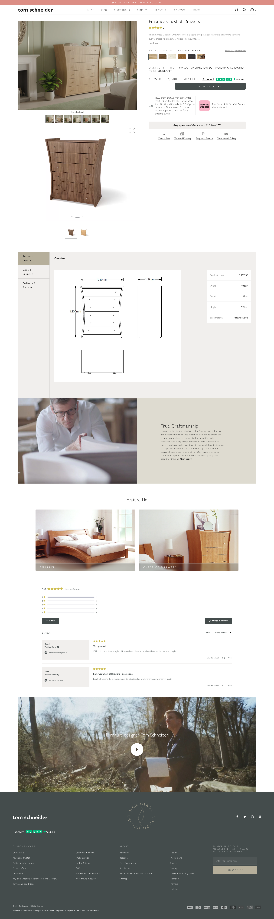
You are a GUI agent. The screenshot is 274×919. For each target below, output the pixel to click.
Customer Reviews (85, 852)
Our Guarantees (128, 863)
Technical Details (28, 258)
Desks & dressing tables (182, 873)
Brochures (125, 868)
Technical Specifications (235, 50)
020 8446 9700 (213, 125)
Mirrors (174, 884)
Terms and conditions (23, 884)
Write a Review (221, 621)
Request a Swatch (21, 857)
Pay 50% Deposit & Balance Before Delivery (35, 878)
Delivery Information (23, 863)
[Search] (244, 10)
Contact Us (18, 852)
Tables (173, 852)
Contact (180, 10)
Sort (208, 632)
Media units (176, 857)
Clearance (18, 873)
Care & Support (28, 272)
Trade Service (82, 857)
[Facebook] (237, 816)
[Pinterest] (260, 816)
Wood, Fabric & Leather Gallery (136, 873)
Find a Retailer (83, 863)
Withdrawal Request (86, 878)
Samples (142, 10)
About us (161, 10)
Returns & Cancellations (88, 873)
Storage (174, 863)
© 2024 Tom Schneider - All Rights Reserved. (28, 906)
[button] (132, 130)
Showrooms (122, 10)
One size (59, 258)
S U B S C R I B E (235, 870)
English (196, 10)
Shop (91, 10)
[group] (77, 173)
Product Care (19, 868)
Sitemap (123, 878)
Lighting (174, 889)
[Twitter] (245, 816)
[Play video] (137, 749)
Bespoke (124, 857)
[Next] (132, 65)
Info (104, 10)
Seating (174, 868)
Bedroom (174, 878)
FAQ (78, 868)
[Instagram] (252, 816)
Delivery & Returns (29, 285)
